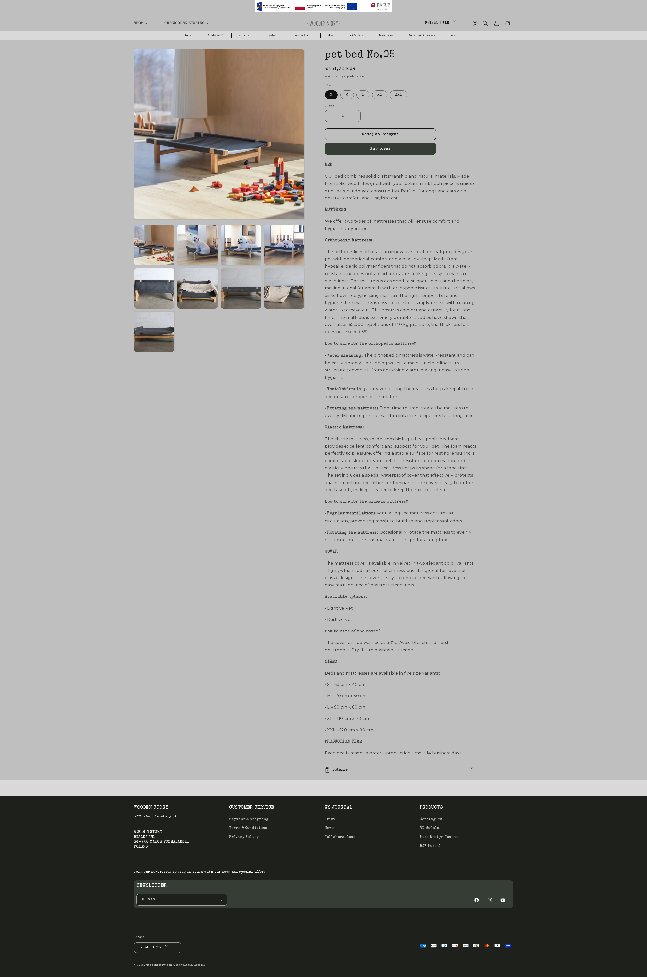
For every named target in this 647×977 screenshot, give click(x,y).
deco (331, 35)
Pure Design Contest (439, 837)
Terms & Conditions (248, 828)
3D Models (429, 828)
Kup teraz (380, 149)
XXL (398, 95)
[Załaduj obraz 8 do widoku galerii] (284, 288)
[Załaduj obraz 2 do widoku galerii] (197, 245)
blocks (187, 35)
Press (330, 819)
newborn (273, 35)
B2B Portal (430, 846)
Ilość (329, 106)
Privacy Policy (244, 837)
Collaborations (340, 837)
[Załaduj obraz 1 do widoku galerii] (154, 245)
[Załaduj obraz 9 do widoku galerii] (154, 331)
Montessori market (421, 35)
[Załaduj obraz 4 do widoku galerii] (284, 245)
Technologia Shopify (189, 965)
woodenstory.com (159, 965)
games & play (304, 35)
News (329, 828)
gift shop (356, 35)
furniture (386, 35)
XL (379, 95)
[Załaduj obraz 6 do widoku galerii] (197, 288)
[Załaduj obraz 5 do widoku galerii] (154, 288)
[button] (146, 23)
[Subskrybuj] (221, 900)
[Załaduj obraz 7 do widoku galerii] (241, 288)
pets (453, 35)
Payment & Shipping (249, 819)
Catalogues (431, 819)
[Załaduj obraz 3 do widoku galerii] (241, 245)
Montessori (216, 35)
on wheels (245, 35)
